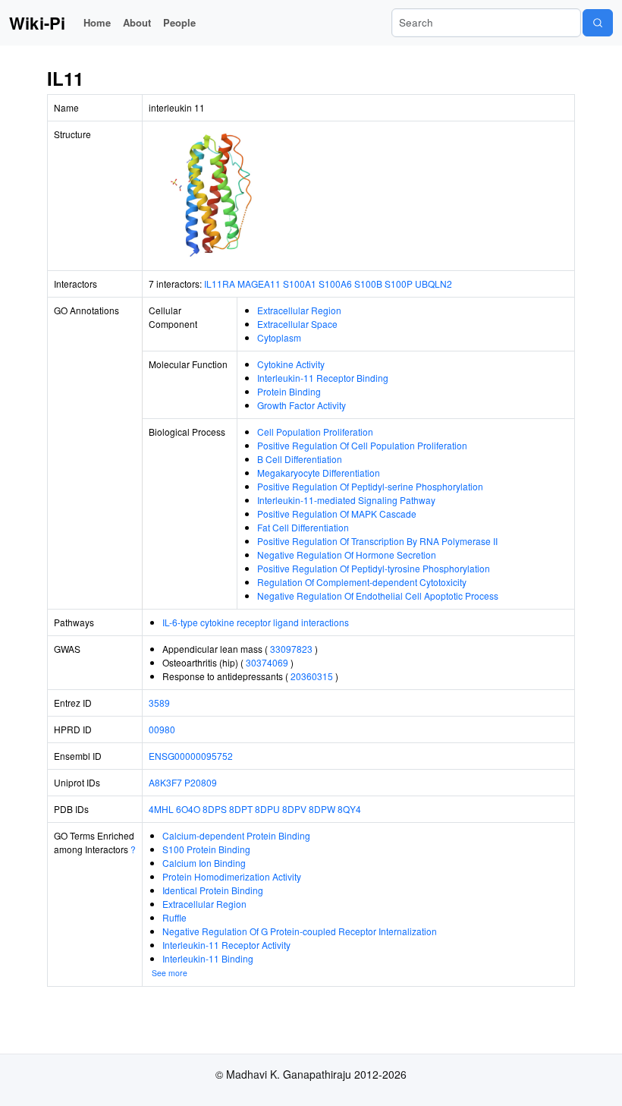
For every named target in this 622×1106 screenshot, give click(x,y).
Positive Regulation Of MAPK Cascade (336, 513)
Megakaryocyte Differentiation (318, 472)
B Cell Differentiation (299, 458)
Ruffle (174, 917)
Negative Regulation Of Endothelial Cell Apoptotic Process (377, 595)
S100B (368, 283)
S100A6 (335, 283)
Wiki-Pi (37, 22)
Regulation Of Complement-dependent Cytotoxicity (361, 581)
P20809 (200, 782)
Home (97, 22)
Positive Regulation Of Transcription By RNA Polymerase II (377, 540)
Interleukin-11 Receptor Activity (226, 944)
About (137, 22)
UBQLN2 (433, 283)
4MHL (161, 808)
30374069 (267, 662)
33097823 (291, 648)
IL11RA (219, 283)
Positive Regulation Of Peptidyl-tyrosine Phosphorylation (373, 568)
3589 (159, 702)
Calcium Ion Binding (204, 862)
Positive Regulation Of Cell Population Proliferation (362, 445)
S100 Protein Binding (206, 849)
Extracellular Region (299, 310)
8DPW (322, 808)
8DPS (215, 808)
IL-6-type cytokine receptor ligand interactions (255, 622)
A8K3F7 (165, 782)
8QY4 (349, 808)
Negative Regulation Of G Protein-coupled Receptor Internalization (299, 931)
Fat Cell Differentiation (303, 527)
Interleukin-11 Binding (207, 958)
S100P (399, 283)
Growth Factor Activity (301, 405)
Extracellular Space (297, 323)
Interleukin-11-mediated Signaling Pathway (346, 499)
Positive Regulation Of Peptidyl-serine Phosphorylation (370, 486)
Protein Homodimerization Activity (231, 876)
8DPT (241, 808)
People (179, 22)
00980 (162, 729)
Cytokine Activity (291, 364)
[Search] (598, 22)
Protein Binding (289, 391)
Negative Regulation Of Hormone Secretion (346, 554)
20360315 (312, 676)
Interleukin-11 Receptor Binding (322, 377)
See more (169, 972)
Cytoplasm (279, 337)
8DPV (294, 808)
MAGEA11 (259, 283)
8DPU (267, 808)
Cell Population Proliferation (315, 431)
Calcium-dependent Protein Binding (236, 835)
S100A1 (299, 283)
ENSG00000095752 (191, 755)
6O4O (188, 808)
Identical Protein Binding (212, 890)
